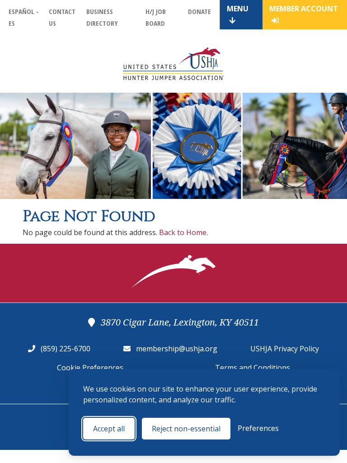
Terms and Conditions (252, 368)
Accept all (109, 429)
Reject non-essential (186, 429)
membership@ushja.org (176, 349)
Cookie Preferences (90, 368)
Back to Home (182, 232)
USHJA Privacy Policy (284, 349)
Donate (199, 11)
